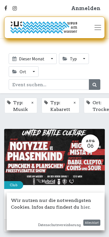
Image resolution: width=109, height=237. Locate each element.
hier (85, 207)
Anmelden (85, 8)
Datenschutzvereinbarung (59, 225)
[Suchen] (94, 84)
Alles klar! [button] (92, 222)
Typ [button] (73, 58)
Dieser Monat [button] (31, 58)
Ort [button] (23, 71)
